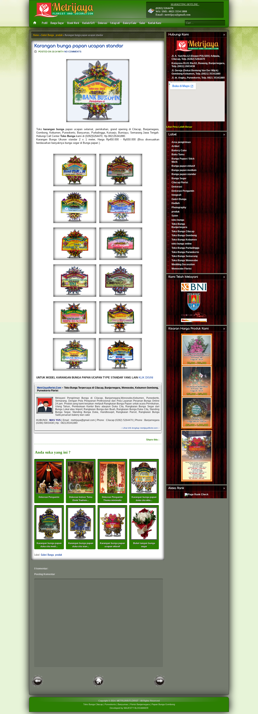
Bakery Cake (179, 150)
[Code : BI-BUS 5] (74, 260)
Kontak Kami (154, 23)
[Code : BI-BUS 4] (120, 223)
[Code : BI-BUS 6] (120, 260)
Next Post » (159, 681)
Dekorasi (102, 23)
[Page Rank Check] (196, 494)
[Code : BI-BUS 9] (74, 333)
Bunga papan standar (184, 174)
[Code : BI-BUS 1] (74, 186)
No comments (72, 51)
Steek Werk (73, 23)
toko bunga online (182, 243)
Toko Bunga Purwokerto (185, 252)
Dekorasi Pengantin (183, 191)
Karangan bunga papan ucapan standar (78, 46)
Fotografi (115, 23)
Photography (179, 207)
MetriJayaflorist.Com (49, 387)
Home (36, 35)
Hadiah (176, 203)
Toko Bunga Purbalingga (185, 248)
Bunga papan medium (184, 170)
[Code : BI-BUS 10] (120, 333)
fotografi (176, 195)
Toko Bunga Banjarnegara (179, 226)
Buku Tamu (178, 154)
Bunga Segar (57, 23)
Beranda (98, 681)
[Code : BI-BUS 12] (120, 370)
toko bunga (178, 220)
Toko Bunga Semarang (185, 256)
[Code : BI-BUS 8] (120, 296)
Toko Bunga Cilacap (183, 231)
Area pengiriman (181, 142)
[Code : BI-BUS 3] (74, 223)
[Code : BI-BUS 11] (74, 370)
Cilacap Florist (180, 182)
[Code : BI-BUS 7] (74, 296)
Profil (44, 23)
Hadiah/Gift (88, 23)
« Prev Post (37, 681)
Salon (142, 23)
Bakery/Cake (129, 23)
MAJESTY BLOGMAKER (136, 708)
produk (59, 35)
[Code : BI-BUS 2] (120, 186)
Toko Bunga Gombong (184, 235)
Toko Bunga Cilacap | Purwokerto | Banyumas (105, 704)
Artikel (175, 146)
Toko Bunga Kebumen (184, 239)
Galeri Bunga (47, 35)
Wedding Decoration (183, 264)
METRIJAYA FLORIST (127, 700)
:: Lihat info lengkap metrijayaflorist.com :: (140, 428)
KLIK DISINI (146, 377)
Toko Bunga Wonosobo (185, 260)
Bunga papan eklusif (183, 166)
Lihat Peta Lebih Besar (179, 126)
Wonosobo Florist (181, 268)
